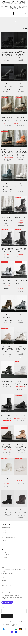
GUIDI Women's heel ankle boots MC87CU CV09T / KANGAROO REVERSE (7, 317)
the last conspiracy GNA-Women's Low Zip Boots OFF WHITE (20, 382)
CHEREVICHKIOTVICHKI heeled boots (7, 478)
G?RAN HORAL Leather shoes (20, 477)
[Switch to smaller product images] (26, 28)
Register (3, 567)
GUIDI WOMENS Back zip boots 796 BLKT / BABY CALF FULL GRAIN (20, 86)
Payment (3, 532)
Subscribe (7, 615)
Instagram (3, 580)
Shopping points (5, 540)
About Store (4, 552)
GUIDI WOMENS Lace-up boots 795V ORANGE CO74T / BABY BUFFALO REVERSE (21, 152)
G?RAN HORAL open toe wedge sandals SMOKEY (7, 446)
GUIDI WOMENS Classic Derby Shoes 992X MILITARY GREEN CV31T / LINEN (7, 219)
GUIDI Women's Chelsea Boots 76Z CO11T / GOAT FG (20, 317)
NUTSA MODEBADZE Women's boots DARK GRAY (21, 250)
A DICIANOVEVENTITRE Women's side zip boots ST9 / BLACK (7, 416)
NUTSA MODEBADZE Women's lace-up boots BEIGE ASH (21, 217)
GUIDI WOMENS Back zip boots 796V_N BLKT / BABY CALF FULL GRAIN (21, 54)
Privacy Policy (4, 545)
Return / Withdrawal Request (8, 537)
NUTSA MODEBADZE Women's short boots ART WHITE (7, 282)
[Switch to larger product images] (23, 28)
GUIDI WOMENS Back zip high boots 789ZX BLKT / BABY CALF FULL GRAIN (7, 86)
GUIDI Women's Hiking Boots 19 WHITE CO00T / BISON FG (21, 349)
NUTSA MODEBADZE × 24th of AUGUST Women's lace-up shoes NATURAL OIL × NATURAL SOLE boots (7, 119)
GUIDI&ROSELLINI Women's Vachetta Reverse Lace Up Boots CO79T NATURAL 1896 (21, 447)
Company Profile (5, 555)
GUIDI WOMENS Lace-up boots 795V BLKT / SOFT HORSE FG (7, 382)
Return (3, 535)
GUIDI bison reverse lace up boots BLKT (7, 511)
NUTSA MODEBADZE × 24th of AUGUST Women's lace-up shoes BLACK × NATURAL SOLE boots (7, 152)
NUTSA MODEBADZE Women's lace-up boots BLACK (7, 250)
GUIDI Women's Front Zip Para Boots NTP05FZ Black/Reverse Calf (7, 54)
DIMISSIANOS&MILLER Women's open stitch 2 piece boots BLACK (20, 283)
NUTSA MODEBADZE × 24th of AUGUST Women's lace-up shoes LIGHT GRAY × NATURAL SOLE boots (20, 119)
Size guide (3, 530)
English (20, 621)
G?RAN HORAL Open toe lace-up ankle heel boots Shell (7, 349)
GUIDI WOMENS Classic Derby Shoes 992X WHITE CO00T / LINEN (20, 186)
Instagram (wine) (5, 588)
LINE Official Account (6, 585)
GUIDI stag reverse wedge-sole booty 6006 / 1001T (21, 511)
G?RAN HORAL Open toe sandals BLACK (21, 415)
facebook (3, 583)
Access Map (4, 557)
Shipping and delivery (6, 527)
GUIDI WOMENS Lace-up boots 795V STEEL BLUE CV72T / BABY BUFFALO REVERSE (7, 186)
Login (2, 564)
